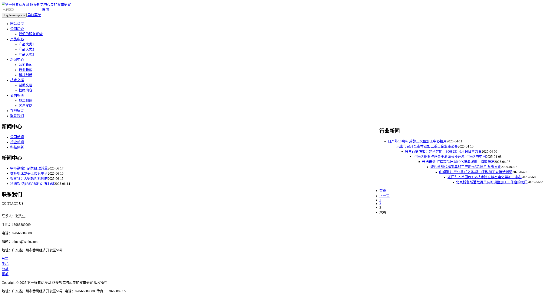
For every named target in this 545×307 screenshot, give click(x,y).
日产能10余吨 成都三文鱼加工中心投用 (417, 141)
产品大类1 (26, 44)
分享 (5, 259)
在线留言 (17, 111)
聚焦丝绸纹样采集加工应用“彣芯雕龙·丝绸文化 (465, 167)
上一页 (384, 196)
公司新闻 (25, 65)
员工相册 (25, 100)
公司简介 (17, 29)
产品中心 (17, 39)
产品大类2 (26, 49)
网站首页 (17, 24)
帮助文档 (25, 85)
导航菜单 (34, 15)
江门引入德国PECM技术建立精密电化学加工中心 (484, 177)
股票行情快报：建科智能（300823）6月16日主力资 (443, 151)
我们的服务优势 (31, 34)
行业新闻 (25, 70)
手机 (5, 264)
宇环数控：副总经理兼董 (29, 168)
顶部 (5, 274)
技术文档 (17, 80)
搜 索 (46, 10)
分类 (5, 269)
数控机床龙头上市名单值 (29, 173)
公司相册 (17, 95)
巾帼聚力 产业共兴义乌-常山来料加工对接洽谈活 (475, 172)
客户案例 (25, 105)
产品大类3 (26, 54)
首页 (382, 191)
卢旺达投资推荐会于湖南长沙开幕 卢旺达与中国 (449, 156)
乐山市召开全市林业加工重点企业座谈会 (427, 146)
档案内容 (25, 90)
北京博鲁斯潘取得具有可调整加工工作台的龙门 (492, 182)
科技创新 (25, 75)
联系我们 (17, 116)
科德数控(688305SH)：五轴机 (32, 183)
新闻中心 (17, 59)
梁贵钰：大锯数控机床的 (29, 178)
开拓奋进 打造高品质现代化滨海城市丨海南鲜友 (458, 162)
